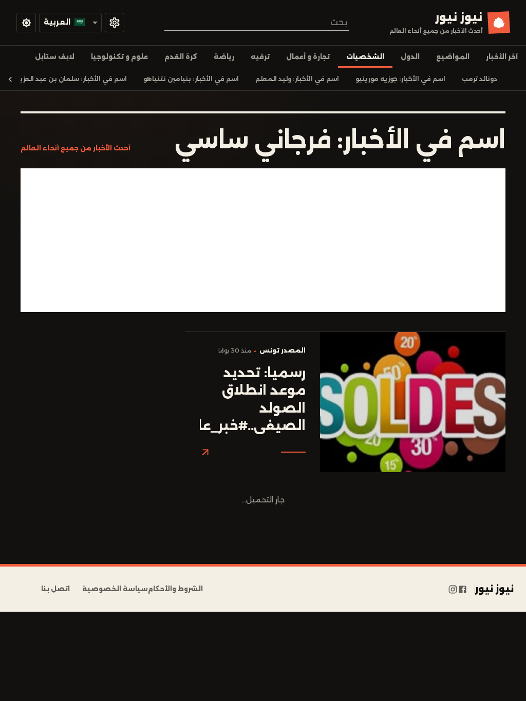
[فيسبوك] (462, 589)
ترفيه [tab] (260, 57)
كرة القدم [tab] (180, 57)
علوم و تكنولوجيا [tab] (119, 57)
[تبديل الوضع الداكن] (26, 22)
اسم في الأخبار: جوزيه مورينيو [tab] (400, 79)
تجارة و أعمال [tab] (308, 57)
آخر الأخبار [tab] (502, 57)
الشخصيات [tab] (365, 57)
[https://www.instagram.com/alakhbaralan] (453, 589)
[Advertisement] (263, 240)
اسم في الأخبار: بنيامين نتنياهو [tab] (191, 79)
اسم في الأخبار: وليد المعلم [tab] (297, 79)
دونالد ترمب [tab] (479, 79)
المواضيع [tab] (452, 57)
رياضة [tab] (224, 57)
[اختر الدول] (114, 22)
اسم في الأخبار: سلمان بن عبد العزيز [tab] (72, 79)
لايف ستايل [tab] (54, 57)
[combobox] (256, 22)
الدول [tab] (410, 57)
